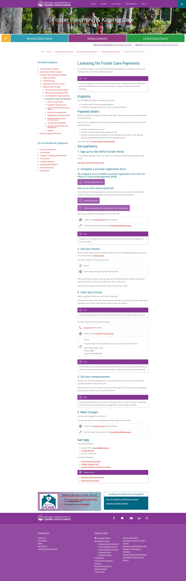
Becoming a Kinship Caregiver (51, 72)
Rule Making (99, 558)
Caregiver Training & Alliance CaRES (53, 156)
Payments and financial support (92, 477)
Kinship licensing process (90, 481)
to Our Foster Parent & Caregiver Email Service (157, 45)
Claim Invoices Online (55, 102)
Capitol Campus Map (130, 538)
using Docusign (99, 220)
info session (84, 504)
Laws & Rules (45, 153)
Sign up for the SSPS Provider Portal (91, 163)
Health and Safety (49, 78)
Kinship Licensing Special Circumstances (56, 119)
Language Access (104, 552)
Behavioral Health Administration (135, 546)
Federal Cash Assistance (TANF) (56, 93)
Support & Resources (48, 150)
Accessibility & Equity (101, 541)
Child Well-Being (49, 81)
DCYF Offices (42, 541)
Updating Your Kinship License (58, 115)
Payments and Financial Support (56, 90)
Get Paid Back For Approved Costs (57, 96)
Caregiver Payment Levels (56, 105)
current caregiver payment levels (103, 141)
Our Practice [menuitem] (116, 4)
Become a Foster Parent (39, 38)
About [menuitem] (145, 4)
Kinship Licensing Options (56, 112)
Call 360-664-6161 (87, 451)
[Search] (182, 4)
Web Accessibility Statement (108, 544)
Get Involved (44, 159)
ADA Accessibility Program (107, 547)
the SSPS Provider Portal (104, 334)
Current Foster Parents (155, 38)
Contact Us (42, 538)
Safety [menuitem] (94, 4)
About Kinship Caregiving (49, 69)
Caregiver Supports (47, 162)
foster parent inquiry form (85, 499)
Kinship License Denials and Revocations (57, 127)
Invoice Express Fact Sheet (90, 461)
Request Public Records (102, 566)
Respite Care (44, 171)
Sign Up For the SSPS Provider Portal (58, 108)
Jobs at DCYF (42, 546)
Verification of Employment (47, 549)
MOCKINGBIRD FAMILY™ (49, 165)
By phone (87, 328)
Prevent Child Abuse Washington (135, 555)
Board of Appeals (100, 569)
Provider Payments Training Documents (96, 467)
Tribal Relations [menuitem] (131, 4)
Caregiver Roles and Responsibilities (53, 75)
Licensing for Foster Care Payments (58, 99)
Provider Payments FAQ (89, 464)
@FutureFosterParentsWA (112, 45)
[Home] (54, 3)
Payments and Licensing (51, 87)
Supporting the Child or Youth (54, 84)
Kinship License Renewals (56, 123)
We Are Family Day (47, 168)
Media (40, 543)
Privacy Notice (99, 572)
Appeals (50, 130)
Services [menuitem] (104, 4)
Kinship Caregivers (97, 38)
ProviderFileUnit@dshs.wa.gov (120, 226)
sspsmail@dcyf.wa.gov (101, 448)
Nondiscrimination (105, 555)
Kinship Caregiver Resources (50, 133)
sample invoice (98, 256)
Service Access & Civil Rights (108, 550)
